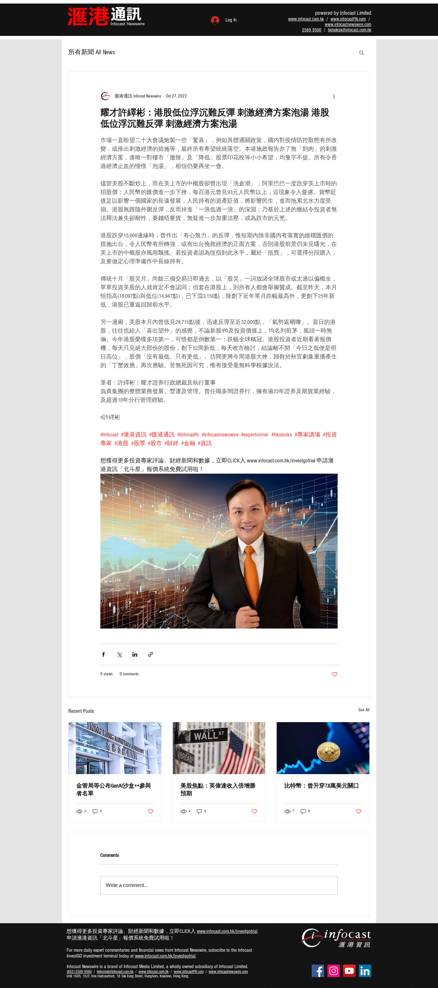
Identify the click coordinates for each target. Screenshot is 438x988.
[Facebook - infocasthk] (318, 971)
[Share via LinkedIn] (135, 654)
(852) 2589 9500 (79, 971)
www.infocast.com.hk (306, 19)
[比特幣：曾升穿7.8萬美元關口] (323, 748)
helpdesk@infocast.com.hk (349, 30)
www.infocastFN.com (348, 19)
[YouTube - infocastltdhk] (349, 971)
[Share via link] (150, 654)
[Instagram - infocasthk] (333, 971)
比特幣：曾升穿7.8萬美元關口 (321, 785)
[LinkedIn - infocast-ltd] (365, 971)
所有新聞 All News (91, 52)
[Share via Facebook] (103, 654)
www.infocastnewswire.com (348, 24)
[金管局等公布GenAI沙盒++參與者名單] (115, 748)
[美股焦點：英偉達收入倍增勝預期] (219, 748)
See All (364, 710)
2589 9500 (311, 30)
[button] (361, 52)
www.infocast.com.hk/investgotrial (227, 931)
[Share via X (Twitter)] (119, 654)
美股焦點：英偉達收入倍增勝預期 (218, 789)
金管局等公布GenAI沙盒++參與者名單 (113, 789)
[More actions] (334, 96)
